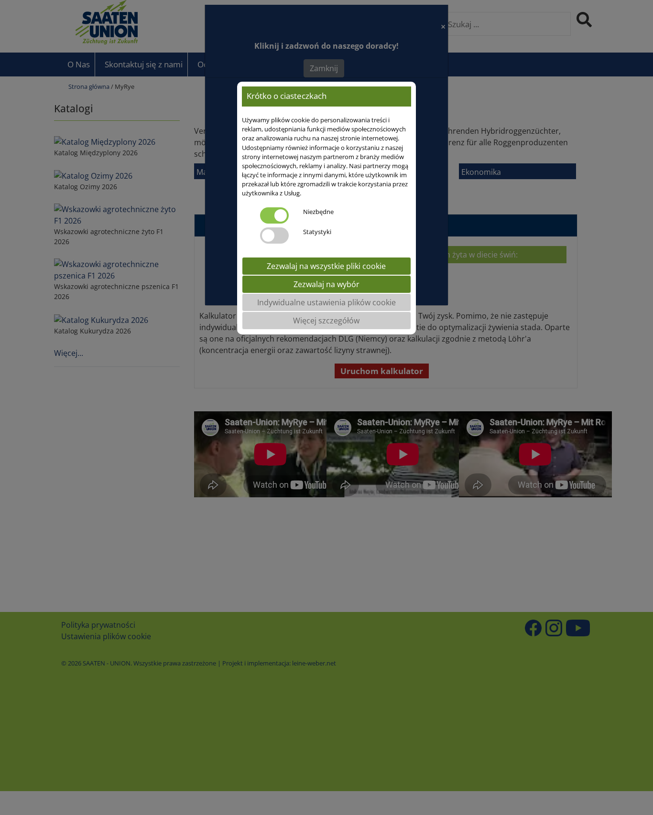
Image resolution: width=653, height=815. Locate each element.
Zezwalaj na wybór (326, 284)
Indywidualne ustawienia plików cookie (326, 302)
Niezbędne (318, 211)
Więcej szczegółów (326, 320)
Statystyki (317, 231)
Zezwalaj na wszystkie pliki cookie (326, 266)
